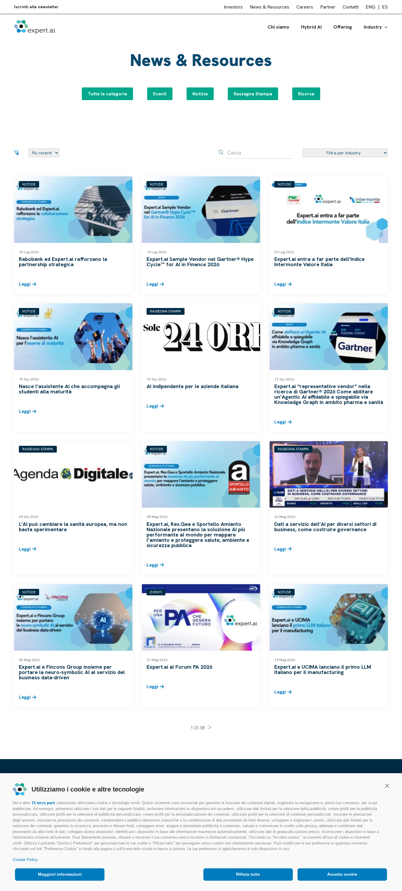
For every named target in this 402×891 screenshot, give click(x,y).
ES (385, 7)
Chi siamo (278, 27)
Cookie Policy (25, 859)
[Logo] (34, 27)
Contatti (350, 7)
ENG (370, 7)
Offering (342, 27)
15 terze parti (43, 803)
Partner (327, 7)
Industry (373, 27)
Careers (304, 7)
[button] (387, 785)
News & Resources (269, 7)
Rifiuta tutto (248, 874)
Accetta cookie (342, 874)
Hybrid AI (311, 27)
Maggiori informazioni (60, 874)
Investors (233, 7)
